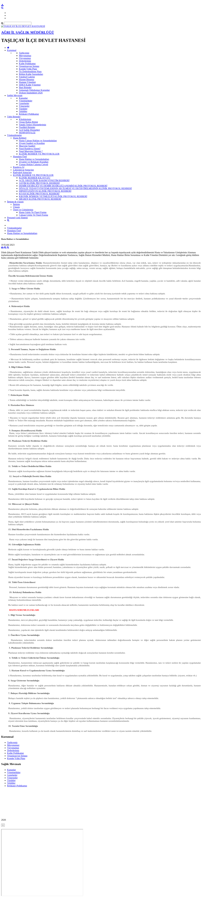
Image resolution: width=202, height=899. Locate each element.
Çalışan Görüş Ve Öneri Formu (33, 215)
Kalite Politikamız (27, 63)
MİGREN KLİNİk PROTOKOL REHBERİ (40, 199)
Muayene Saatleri (27, 146)
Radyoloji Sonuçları (22, 172)
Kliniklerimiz (25, 119)
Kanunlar (23, 98)
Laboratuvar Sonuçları (23, 170)
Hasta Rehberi (19, 138)
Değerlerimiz (25, 61)
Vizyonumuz (25, 58)
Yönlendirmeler (14, 135)
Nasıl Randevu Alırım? (29, 148)
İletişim (16, 204)
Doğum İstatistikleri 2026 (31, 93)
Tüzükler (23, 108)
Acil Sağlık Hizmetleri (29, 130)
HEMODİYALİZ (27, 132)
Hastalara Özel (20, 156)
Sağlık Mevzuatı (14, 95)
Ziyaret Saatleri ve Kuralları (32, 143)
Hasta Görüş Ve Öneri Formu (32, 212)
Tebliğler (23, 111)
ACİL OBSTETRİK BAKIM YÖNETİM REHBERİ (44, 180)
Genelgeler (24, 103)
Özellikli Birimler (27, 127)
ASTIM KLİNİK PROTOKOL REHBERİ (39, 183)
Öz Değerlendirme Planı (30, 71)
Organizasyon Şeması (29, 66)
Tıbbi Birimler (13, 116)
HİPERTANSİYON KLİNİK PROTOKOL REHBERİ (45, 191)
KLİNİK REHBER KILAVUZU (34, 178)
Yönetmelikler (25, 100)
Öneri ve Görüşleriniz (23, 209)
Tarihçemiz (24, 53)
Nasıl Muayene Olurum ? (31, 151)
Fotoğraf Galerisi (27, 77)
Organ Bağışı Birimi (28, 122)
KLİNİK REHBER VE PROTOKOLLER (39, 154)
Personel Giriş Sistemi (17, 217)
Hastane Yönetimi (27, 82)
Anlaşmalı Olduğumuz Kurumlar (34, 90)
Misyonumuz (25, 55)
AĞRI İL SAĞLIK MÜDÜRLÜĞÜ (27, 32)
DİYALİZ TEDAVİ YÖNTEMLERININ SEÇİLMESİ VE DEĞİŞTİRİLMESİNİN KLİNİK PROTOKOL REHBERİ (75, 188)
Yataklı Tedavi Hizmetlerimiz (32, 124)
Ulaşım (16, 207)
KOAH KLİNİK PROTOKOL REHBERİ (39, 193)
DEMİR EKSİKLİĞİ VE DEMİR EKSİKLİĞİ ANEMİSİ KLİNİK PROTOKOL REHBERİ (63, 185)
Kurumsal (11, 50)
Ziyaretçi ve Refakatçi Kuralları (33, 162)
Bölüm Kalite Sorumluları (31, 74)
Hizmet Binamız (26, 79)
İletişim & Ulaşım (15, 201)
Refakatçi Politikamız (29, 114)
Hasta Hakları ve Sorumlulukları (34, 159)
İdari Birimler (25, 87)
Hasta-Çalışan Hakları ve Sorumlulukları (38, 140)
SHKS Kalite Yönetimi (30, 85)
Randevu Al (18, 167)
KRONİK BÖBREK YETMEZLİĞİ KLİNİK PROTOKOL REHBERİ (53, 196)
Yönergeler (24, 106)
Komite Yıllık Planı (28, 69)
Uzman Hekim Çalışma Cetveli (33, 164)
